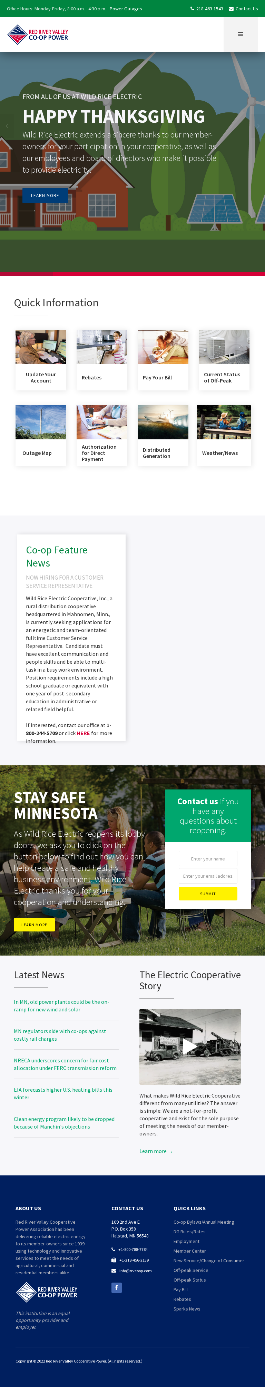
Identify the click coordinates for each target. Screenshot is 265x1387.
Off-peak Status (190, 1280)
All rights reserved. (125, 1361)
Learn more (45, 195)
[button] (241, 34)
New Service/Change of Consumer (209, 1260)
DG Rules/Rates (190, 1231)
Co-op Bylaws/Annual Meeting (204, 1222)
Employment (186, 1241)
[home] (38, 34)
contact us (127, 1208)
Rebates (182, 1299)
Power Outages (126, 9)
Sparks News (187, 1309)
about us (28, 1208)
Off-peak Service (191, 1270)
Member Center (190, 1251)
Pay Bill (181, 1289)
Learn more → (156, 1151)
